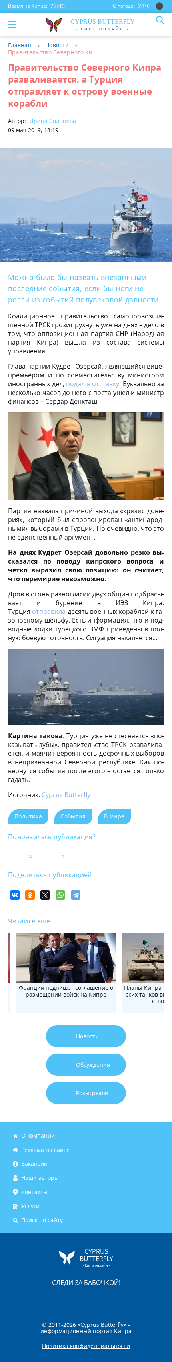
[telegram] (96, 1299)
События (73, 816)
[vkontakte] (114, 1299)
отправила (49, 611)
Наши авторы (40, 1178)
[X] (45, 895)
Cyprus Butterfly (66, 794)
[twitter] (77, 1299)
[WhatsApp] (60, 895)
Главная (19, 45)
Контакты (34, 1192)
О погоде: (124, 5)
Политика (28, 816)
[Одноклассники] (30, 895)
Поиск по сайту (42, 1220)
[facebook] (41, 1299)
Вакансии (34, 1163)
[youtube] (132, 1299)
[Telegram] (75, 895)
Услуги (30, 1206)
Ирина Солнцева (52, 121)
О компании (38, 1136)
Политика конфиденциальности (86, 1346)
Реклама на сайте (45, 1150)
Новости (57, 45)
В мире (114, 816)
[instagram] (59, 1299)
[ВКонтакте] (15, 895)
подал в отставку (92, 383)
